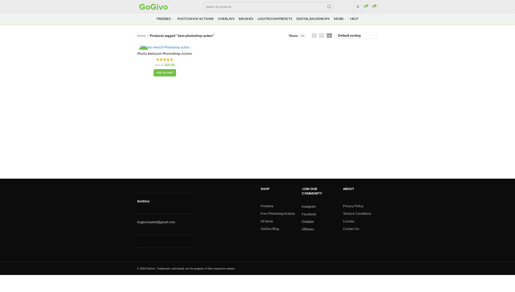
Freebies (267, 206)
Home (141, 36)
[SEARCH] (329, 6)
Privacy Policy (353, 206)
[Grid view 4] (329, 36)
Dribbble (308, 221)
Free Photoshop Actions (278, 213)
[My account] (358, 7)
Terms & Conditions (357, 213)
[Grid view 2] (314, 36)
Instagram (309, 206)
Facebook (309, 214)
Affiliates (308, 229)
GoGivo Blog (270, 229)
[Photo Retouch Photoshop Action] (165, 47)
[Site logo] (153, 6)
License (348, 221)
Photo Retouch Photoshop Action (164, 53)
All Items (267, 221)
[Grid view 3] (321, 36)
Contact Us (351, 229)
